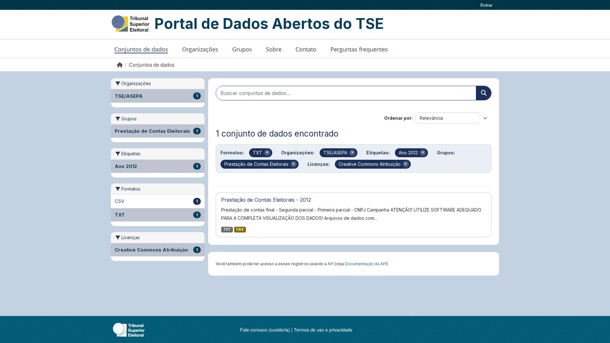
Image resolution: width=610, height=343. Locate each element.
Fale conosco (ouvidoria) (265, 329)
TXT (227, 229)
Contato (305, 49)
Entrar (486, 5)
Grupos (242, 49)
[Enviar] (483, 93)
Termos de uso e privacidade (323, 329)
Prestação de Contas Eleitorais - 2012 (266, 200)
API (331, 263)
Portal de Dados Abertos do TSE (269, 23)
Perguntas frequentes (359, 49)
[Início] (120, 64)
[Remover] (267, 153)
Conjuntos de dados (141, 49)
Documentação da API (366, 263)
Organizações (200, 49)
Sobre (273, 49)
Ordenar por (397, 118)
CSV (240, 229)
